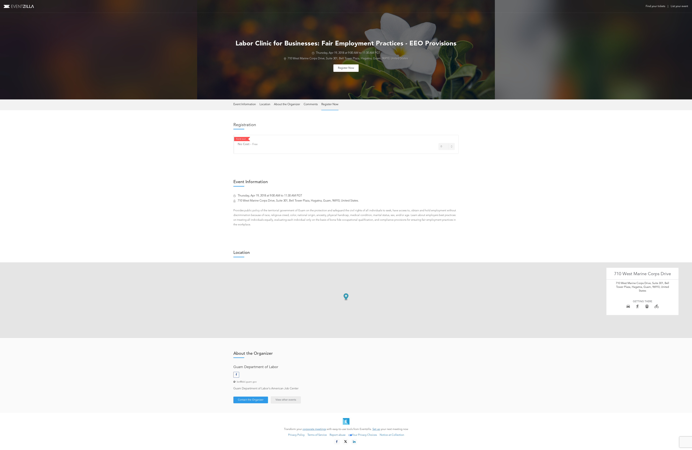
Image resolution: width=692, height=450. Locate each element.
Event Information (244, 104)
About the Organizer (287, 104)
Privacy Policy (296, 435)
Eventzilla (19, 6)
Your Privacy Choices (364, 435)
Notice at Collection (392, 435)
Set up (376, 429)
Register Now (346, 68)
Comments (311, 104)
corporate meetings (314, 429)
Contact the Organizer (250, 400)
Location (265, 104)
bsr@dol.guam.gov (247, 382)
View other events (286, 400)
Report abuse (337, 435)
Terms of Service (317, 435)
